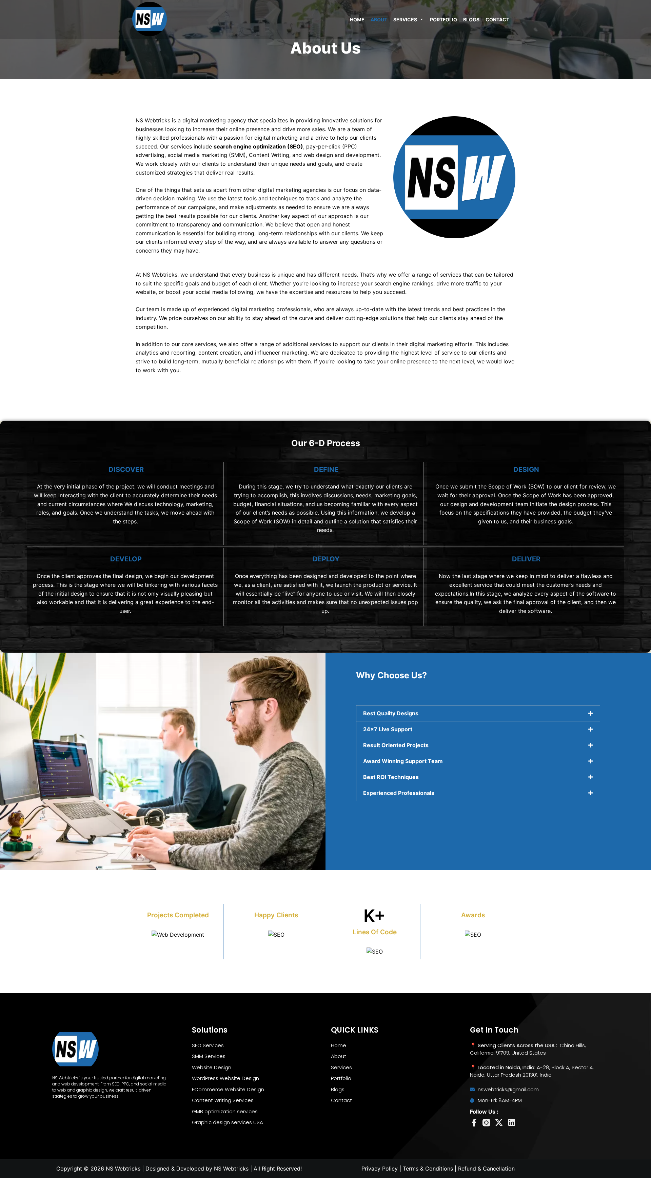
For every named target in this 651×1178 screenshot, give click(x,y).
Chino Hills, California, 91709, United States (528, 1049)
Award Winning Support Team (403, 761)
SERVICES (405, 19)
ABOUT (379, 19)
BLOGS (471, 19)
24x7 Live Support (387, 729)
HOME (357, 19)
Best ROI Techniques (391, 777)
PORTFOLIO (443, 19)
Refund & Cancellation (486, 1168)
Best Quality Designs (390, 713)
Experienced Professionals (398, 793)
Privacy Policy (379, 1168)
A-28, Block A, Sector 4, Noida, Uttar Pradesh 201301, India (532, 1071)
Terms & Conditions (428, 1168)
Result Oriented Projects (396, 745)
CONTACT (497, 19)
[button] (478, 713)
